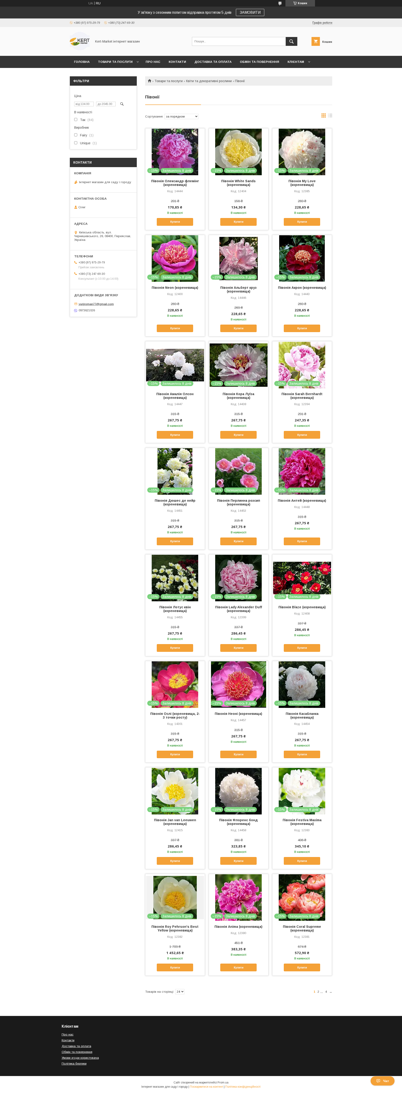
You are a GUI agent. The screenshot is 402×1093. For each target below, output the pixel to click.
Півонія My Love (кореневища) (302, 183)
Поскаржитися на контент (206, 1086)
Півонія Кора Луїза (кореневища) (238, 396)
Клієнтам (296, 62)
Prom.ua (223, 1082)
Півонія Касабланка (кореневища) (302, 715)
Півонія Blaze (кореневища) (302, 607)
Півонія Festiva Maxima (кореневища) (302, 822)
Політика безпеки (74, 1063)
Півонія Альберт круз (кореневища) (238, 289)
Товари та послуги (115, 62)
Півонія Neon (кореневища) (175, 287)
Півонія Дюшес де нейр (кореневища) (175, 502)
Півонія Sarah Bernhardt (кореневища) (301, 396)
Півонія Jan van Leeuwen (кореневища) (175, 822)
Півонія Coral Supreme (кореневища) (302, 928)
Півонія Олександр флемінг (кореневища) (175, 183)
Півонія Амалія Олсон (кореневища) (175, 396)
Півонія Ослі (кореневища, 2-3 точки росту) (175, 715)
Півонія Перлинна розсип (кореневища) (238, 502)
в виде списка (330, 116)
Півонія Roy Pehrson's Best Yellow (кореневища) (174, 928)
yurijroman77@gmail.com (96, 304)
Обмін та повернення (259, 62)
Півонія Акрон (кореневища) (302, 287)
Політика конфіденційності (243, 1086)
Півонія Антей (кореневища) (302, 500)
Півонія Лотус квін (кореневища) (175, 609)
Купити (175, 221)
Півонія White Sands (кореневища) (238, 183)
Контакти (177, 62)
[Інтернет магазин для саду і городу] (80, 50)
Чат (386, 1081)
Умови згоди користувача (80, 1057)
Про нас (153, 62)
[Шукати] (291, 41)
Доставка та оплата (212, 62)
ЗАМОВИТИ (250, 12)
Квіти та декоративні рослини (209, 81)
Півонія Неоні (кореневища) (238, 714)
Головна (82, 62)
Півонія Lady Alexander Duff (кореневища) (238, 609)
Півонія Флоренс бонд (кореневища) (238, 822)
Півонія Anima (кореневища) (238, 926)
